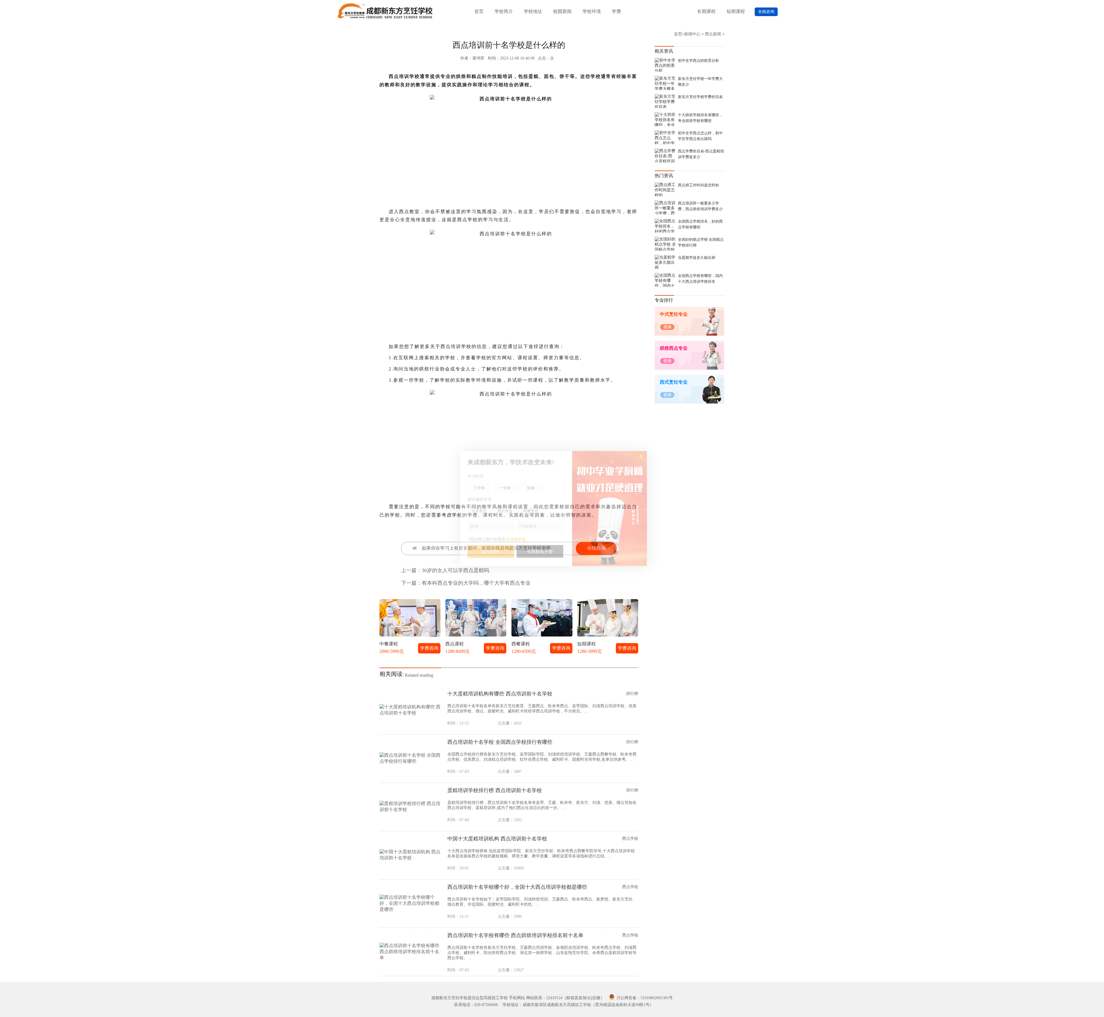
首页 (479, 11)
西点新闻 (713, 34)
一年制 (505, 488)
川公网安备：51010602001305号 (644, 998)
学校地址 (533, 11)
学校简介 (503, 11)
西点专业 (504, 511)
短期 (530, 488)
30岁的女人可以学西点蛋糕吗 (455, 570)
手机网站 (517, 998)
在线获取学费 (540, 551)
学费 (616, 11)
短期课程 (736, 11)
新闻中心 (692, 34)
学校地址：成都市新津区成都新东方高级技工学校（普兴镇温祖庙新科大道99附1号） (578, 1005)
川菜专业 (478, 511)
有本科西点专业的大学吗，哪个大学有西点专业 (476, 583)
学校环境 (591, 11)
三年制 (479, 488)
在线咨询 (766, 11)
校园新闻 (562, 11)
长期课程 (706, 11)
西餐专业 (530, 511)
